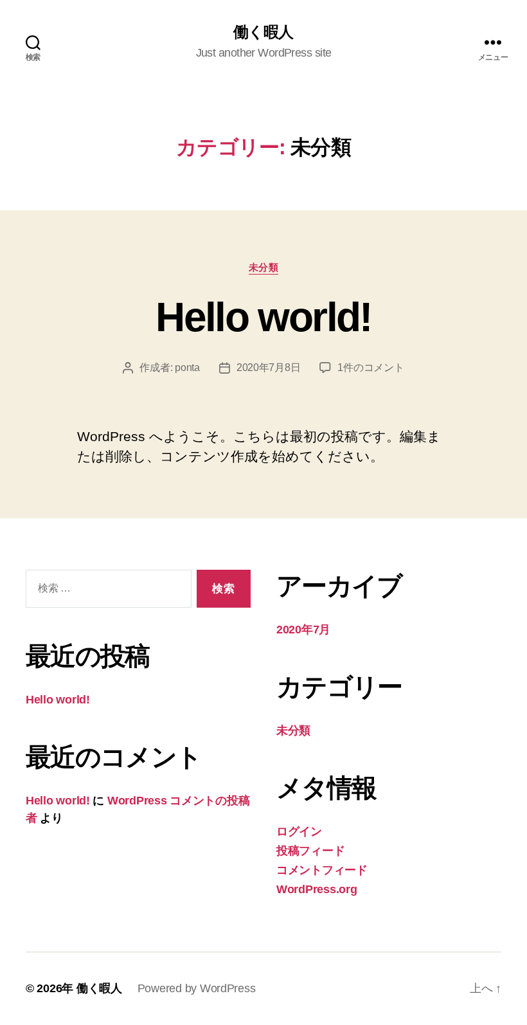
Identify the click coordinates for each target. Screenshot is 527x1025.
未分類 (264, 267)
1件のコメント (370, 367)
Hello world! (263, 317)
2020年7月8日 (269, 367)
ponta (187, 367)
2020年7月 (303, 629)
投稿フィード (310, 850)
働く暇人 (263, 32)
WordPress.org (316, 889)
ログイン (299, 831)
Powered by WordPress (197, 988)
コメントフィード (322, 870)
